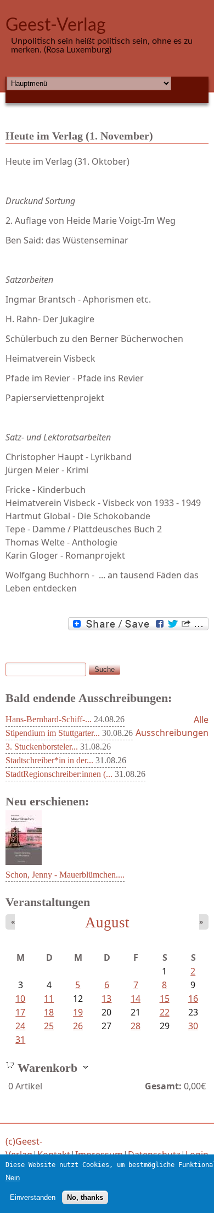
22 (165, 1012)
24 (20, 1026)
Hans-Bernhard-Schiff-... (48, 719)
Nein (12, 1178)
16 (193, 999)
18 (49, 1012)
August (107, 922)
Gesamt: (163, 1086)
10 (20, 999)
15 (165, 999)
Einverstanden (32, 1197)
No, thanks (85, 1197)
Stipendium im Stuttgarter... (52, 733)
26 (78, 1026)
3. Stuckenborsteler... (41, 746)
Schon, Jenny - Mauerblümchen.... (65, 874)
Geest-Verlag (55, 25)
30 (193, 1026)
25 (49, 1026)
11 (49, 999)
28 (135, 1026)
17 (20, 1012)
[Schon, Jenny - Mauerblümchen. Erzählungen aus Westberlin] (23, 862)
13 (106, 999)
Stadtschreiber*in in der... (49, 760)
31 (20, 1040)
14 (135, 999)
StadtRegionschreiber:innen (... (58, 774)
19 (78, 1012)
